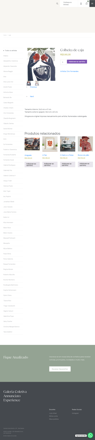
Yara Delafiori (7, 332)
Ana (4, 76)
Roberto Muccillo (9, 274)
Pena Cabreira (8, 259)
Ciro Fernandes (8, 113)
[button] (54, 51)
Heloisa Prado (8, 186)
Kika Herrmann (8, 222)
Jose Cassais (8, 207)
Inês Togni (6, 191)
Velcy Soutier (7, 321)
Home (4, 35)
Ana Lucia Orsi (8, 82)
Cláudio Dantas (8, 123)
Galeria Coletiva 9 (9, 175)
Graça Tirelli (7, 181)
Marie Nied (7, 228)
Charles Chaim (8, 108)
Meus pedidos (54, 419)
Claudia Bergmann (9, 118)
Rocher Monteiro (9, 280)
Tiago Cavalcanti (9, 306)
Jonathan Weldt (8, 202)
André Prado (7, 87)
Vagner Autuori (8, 311)
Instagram (75, 413)
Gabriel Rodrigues (9, 165)
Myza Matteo (7, 248)
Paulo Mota (7, 254)
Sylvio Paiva (7, 295)
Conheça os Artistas (67, 3)
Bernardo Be (7, 97)
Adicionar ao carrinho (77, 61)
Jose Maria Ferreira (9, 212)
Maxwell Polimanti (9, 238)
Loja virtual (52, 413)
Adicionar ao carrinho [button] (31, 164)
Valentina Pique (8, 316)
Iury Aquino (7, 196)
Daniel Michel (7, 129)
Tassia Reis (7, 301)
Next (32, 96)
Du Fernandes (8, 144)
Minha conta (53, 416)
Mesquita (6, 243)
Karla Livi (6, 217)
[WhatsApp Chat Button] (90, 435)
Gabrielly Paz (7, 170)
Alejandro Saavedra (10, 66)
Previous (33, 87)
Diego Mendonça (9, 134)
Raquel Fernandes (9, 264)
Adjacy (5, 56)
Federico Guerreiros (10, 149)
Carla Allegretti (8, 103)
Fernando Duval (8, 160)
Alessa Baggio (8, 71)
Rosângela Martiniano (10, 285)
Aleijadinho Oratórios (10, 61)
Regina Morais (8, 269)
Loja (10, 35)
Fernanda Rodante (9, 155)
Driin (4, 139)
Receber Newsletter (60, 369)
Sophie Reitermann (9, 290)
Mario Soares (7, 233)
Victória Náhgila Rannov (11, 327)
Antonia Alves (8, 92)
